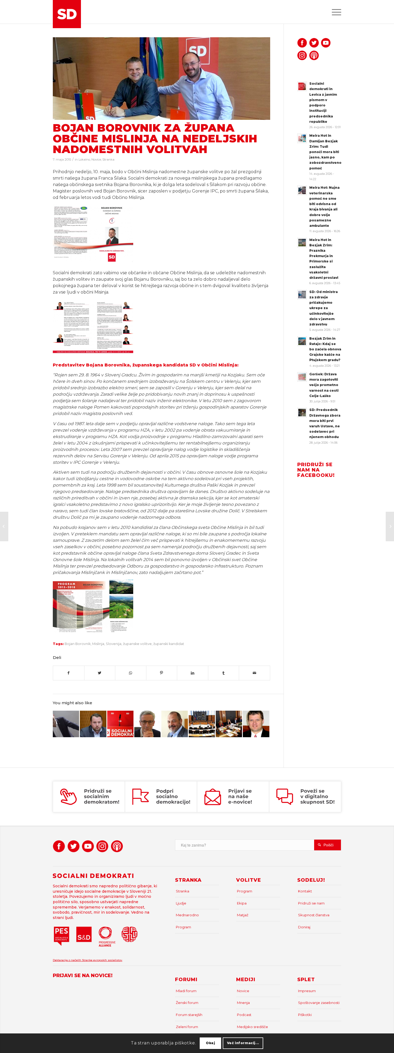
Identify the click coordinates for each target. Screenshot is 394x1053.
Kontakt (305, 891)
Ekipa (242, 903)
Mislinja (98, 644)
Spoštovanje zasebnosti (319, 1002)
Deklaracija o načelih (67, 960)
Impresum (307, 991)
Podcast (244, 1015)
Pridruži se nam (311, 903)
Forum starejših (189, 1015)
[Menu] (334, 12)
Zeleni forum (187, 1027)
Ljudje (181, 903)
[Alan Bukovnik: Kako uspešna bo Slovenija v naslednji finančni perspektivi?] (256, 724)
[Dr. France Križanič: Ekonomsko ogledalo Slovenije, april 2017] (174, 724)
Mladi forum (186, 991)
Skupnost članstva (313, 915)
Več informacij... (243, 1043)
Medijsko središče (252, 1027)
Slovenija (113, 644)
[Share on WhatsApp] (130, 673)
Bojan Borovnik (78, 644)
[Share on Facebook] (68, 673)
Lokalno (84, 159)
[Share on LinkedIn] (192, 673)
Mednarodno (187, 915)
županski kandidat (168, 644)
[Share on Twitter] (99, 673)
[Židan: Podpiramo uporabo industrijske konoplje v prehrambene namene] (229, 724)
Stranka (108, 159)
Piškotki (305, 1015)
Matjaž (242, 915)
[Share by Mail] (254, 673)
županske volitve (137, 644)
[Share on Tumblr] (223, 673)
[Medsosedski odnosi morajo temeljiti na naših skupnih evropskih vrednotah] (120, 724)
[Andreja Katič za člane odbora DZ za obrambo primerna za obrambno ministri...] (4, 526)
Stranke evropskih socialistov (102, 960)
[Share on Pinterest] (161, 673)
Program (183, 927)
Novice (96, 159)
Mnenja (243, 1002)
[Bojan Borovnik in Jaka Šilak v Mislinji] (161, 78)
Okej (210, 1043)
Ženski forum (187, 1002)
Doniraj (304, 927)
